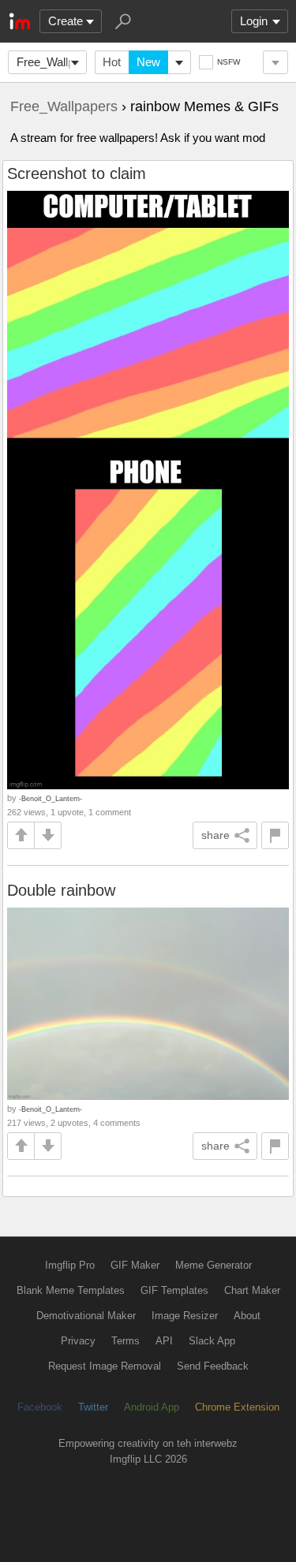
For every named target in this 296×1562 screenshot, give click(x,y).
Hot (112, 62)
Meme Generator (213, 1265)
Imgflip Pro (70, 1265)
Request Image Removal (104, 1366)
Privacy (78, 1341)
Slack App (212, 1341)
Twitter (93, 1407)
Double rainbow (61, 890)
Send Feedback (213, 1366)
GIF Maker (135, 1265)
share (215, 835)
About (247, 1316)
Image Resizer (185, 1316)
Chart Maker (252, 1290)
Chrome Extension (237, 1407)
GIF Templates (174, 1290)
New (148, 62)
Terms (125, 1341)
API (164, 1341)
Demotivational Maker (86, 1316)
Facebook (39, 1407)
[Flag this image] (275, 835)
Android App (151, 1407)
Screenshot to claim (76, 173)
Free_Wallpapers (52, 62)
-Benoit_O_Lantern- (50, 798)
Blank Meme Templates (71, 1290)
